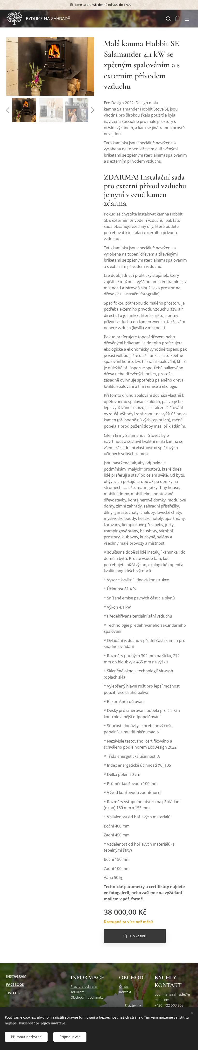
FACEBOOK (15, 984)
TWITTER (13, 993)
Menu (187, 18)
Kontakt (125, 992)
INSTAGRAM (16, 976)
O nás (123, 986)
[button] (168, 19)
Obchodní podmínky (87, 997)
